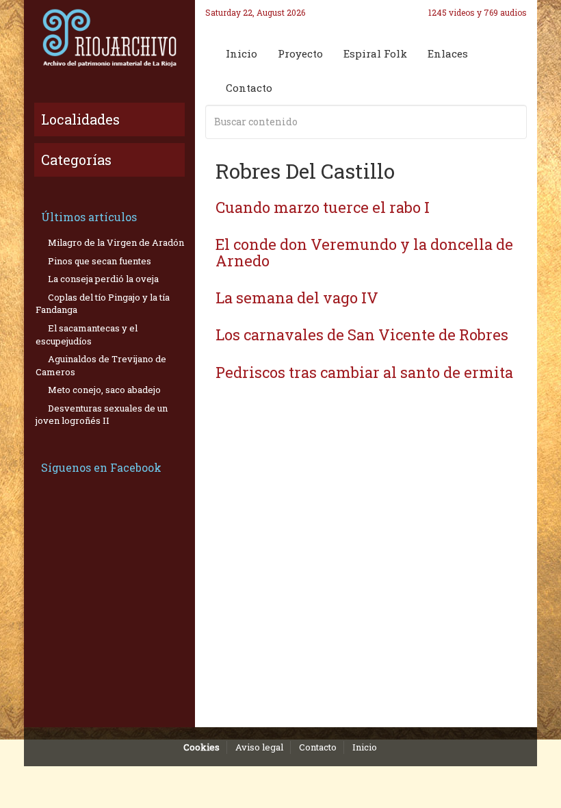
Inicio (241, 53)
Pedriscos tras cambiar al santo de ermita (364, 372)
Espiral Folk (375, 53)
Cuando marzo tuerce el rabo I (323, 207)
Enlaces (448, 53)
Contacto (249, 87)
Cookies (201, 747)
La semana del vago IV (297, 297)
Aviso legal (259, 747)
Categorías (76, 159)
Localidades (80, 119)
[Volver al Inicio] (109, 37)
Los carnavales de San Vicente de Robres (362, 334)
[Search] (513, 122)
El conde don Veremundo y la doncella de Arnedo (364, 252)
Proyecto (300, 53)
